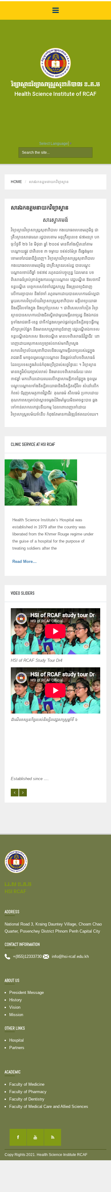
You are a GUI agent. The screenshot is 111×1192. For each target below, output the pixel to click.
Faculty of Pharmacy (28, 1091)
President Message (26, 992)
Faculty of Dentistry (26, 1099)
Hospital (16, 1040)
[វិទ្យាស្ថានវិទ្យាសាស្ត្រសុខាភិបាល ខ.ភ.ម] (55, 63)
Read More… (32, 562)
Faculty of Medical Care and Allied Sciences (48, 1106)
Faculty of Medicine (26, 1084)
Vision (14, 1007)
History (15, 1000)
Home (16, 182)
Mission (16, 1014)
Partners (16, 1047)
